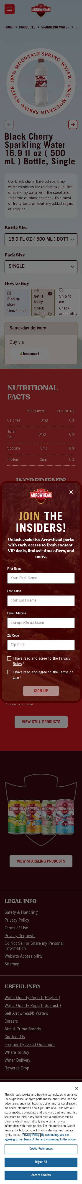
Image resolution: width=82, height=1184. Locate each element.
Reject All (41, 1162)
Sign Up (41, 691)
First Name (14, 569)
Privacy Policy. (31, 1135)
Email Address (16, 613)
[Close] (77, 1088)
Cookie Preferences (41, 1148)
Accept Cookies (41, 1175)
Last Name (14, 591)
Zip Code (13, 636)
